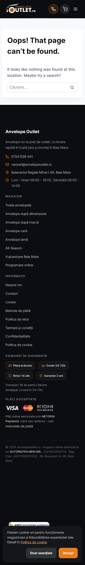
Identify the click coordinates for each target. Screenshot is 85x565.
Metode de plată (17, 311)
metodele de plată (19, 426)
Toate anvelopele (18, 205)
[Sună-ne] (53, 9)
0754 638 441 (22, 157)
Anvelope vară (16, 231)
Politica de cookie (18, 345)
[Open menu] (75, 8)
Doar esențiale (41, 553)
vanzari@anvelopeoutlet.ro (31, 164)
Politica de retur (17, 319)
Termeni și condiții (19, 328)
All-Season (13, 248)
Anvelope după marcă (22, 222)
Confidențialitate (17, 336)
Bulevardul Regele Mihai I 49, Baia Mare (41, 172)
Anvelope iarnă (16, 240)
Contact (11, 294)
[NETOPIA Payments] (45, 408)
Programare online (19, 265)
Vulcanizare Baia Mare (22, 257)
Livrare (10, 302)
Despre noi (13, 285)
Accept (68, 553)
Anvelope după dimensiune (25, 214)
